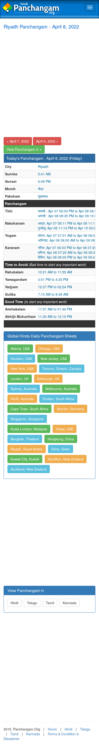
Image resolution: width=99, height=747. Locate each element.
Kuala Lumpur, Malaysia (29, 428)
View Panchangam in (23, 149)
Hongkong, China (61, 439)
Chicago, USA (49, 348)
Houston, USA (21, 358)
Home (52, 729)
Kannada (69, 602)
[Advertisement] (49, 84)
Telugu (32, 602)
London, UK (20, 378)
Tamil (50, 602)
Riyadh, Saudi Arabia (27, 449)
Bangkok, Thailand (25, 439)
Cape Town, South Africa (29, 408)
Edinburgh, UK (48, 378)
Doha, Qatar (60, 449)
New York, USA (22, 368)
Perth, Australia (22, 398)
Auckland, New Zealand (29, 469)
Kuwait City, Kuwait (25, 459)
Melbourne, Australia (61, 388)
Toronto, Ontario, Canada (61, 368)
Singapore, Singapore (27, 418)
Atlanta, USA (20, 348)
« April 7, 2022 (18, 141)
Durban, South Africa (58, 398)
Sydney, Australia (24, 388)
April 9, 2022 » (47, 141)
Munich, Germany (70, 408)
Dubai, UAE (64, 428)
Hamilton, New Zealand (65, 459)
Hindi (14, 602)
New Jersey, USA (54, 358)
